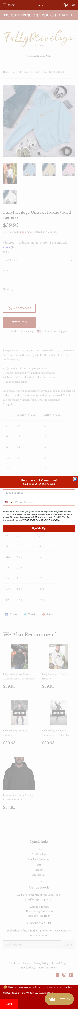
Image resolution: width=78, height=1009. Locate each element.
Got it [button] (9, 1004)
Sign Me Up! (39, 528)
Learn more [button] (46, 992)
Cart (72, 5)
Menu (11, 5)
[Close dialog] (75, 479)
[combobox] (8, 502)
